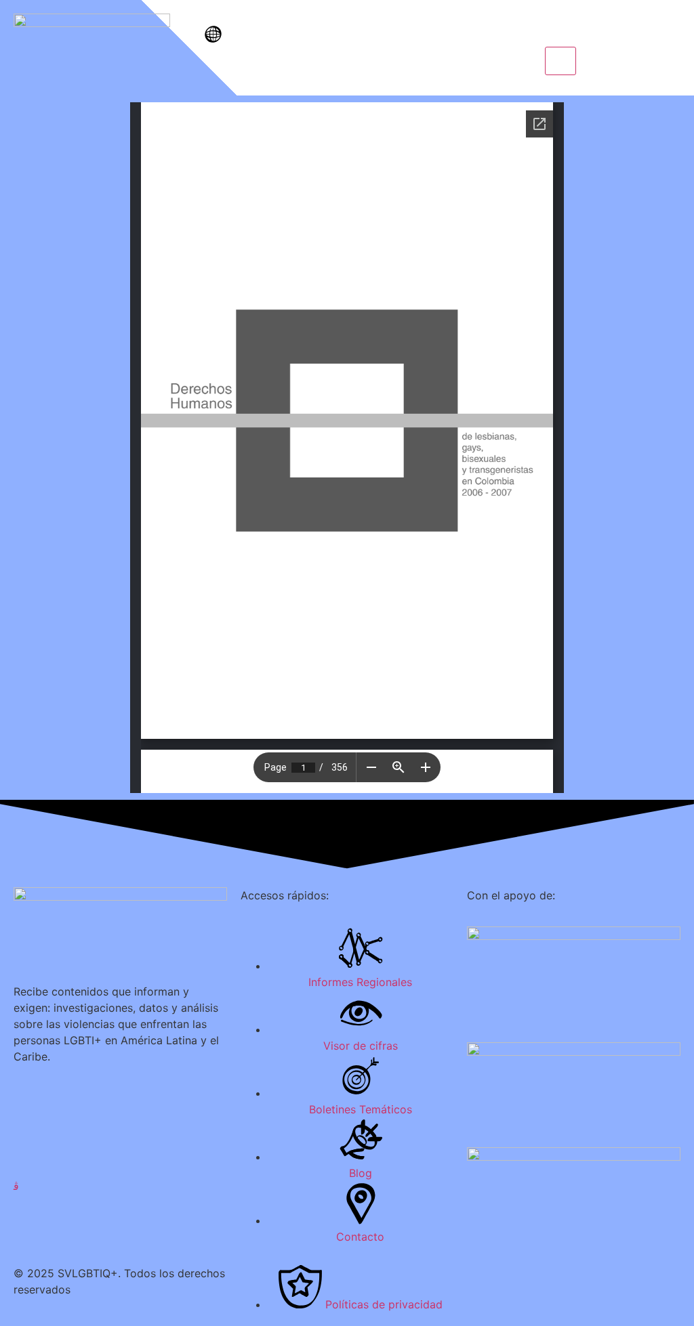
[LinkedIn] (120, 1155)
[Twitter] (120, 1125)
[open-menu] (560, 61)
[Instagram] (120, 1185)
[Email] (120, 1215)
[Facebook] (120, 1096)
